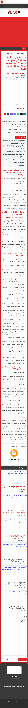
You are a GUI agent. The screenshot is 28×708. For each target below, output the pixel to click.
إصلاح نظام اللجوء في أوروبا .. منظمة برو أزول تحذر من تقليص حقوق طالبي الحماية (14, 560)
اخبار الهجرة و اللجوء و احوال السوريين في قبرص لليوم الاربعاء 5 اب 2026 (15, 607)
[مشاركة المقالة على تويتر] (21, 114)
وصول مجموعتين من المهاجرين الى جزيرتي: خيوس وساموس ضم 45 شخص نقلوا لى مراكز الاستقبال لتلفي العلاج (14, 584)
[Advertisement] (14, 32)
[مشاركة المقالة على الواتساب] (18, 114)
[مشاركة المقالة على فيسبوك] (24, 114)
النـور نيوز (13, 703)
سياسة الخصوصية (7, 686)
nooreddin (19, 108)
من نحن (14, 688)
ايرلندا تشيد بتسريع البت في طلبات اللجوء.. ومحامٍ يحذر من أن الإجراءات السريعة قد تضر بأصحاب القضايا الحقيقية (15, 536)
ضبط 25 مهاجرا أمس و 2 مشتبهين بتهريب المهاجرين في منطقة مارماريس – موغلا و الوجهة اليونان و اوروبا (14, 512)
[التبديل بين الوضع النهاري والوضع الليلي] (2, 1)
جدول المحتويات (21, 137)
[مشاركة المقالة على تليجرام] (14, 114)
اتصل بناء (22, 686)
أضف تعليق (23, 75)
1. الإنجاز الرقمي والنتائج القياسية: (15, 151)
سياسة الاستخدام (16, 686)
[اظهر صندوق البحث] (2, 6)
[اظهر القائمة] (26, 6)
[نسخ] (8, 114)
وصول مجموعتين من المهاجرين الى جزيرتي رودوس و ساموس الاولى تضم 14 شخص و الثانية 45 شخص (14, 487)
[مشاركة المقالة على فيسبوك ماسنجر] (11, 114)
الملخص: (21, 165)
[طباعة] (5, 114)
